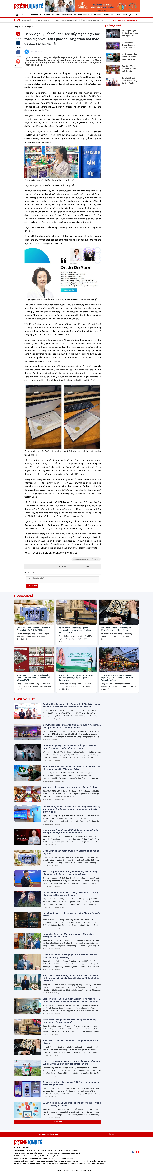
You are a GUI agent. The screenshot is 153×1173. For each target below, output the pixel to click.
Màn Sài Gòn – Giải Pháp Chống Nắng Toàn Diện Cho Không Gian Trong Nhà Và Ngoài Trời (33, 678)
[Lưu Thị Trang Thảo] (92, 6)
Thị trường (54, 739)
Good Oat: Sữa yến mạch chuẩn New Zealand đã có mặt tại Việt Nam (33, 629)
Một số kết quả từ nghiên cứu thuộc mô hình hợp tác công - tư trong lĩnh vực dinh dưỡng (76, 678)
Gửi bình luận (32, 586)
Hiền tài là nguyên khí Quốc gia (55, 20)
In (88, 566)
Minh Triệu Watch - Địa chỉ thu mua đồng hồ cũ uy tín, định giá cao (117, 629)
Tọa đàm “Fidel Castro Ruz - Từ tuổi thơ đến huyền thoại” (70, 787)
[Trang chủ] (17, 14)
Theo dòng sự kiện (56, 719)
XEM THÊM (58, 1122)
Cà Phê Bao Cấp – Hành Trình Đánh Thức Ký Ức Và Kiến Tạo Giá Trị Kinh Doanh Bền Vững (117, 678)
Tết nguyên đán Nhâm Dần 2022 (82, 20)
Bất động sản (57, 993)
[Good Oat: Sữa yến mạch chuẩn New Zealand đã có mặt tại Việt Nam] (34, 612)
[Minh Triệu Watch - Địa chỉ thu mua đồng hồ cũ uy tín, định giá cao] (119, 612)
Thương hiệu (19, 622)
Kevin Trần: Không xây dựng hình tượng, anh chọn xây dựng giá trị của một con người (75, 630)
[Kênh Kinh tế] (28, 6)
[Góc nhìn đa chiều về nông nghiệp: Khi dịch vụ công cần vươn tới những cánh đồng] (27, 962)
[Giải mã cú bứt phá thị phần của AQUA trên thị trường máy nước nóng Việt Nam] (27, 1089)
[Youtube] (137, 1152)
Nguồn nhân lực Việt (105, 20)
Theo (86, 559)
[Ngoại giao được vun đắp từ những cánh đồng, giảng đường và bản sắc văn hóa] (27, 941)
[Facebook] (133, 1152)
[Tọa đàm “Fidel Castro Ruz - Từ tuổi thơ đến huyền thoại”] (27, 794)
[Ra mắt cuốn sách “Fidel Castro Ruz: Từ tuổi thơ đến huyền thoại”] (27, 920)
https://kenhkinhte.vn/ (64, 1158)
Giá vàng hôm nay (33, 20)
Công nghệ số (57, 760)
